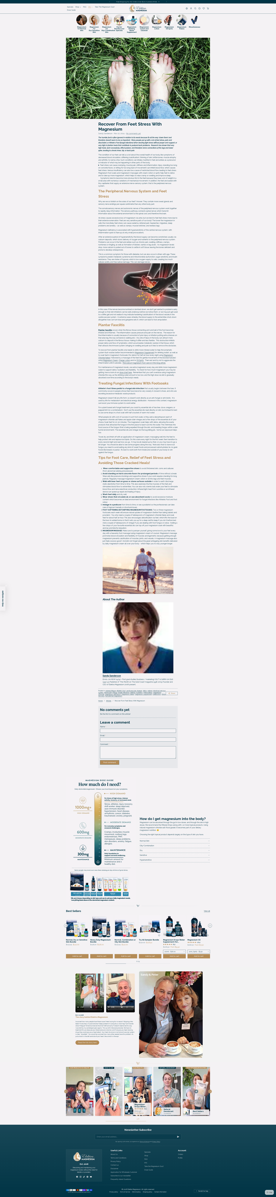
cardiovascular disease (134, 691)
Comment (104, 744)
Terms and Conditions (118, 1158)
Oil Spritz (140, 360)
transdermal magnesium (113, 696)
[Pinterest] (87, 1177)
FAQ (145, 1159)
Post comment (109, 762)
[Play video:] (79, 1091)
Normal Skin (144, 841)
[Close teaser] (6, 586)
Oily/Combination (147, 846)
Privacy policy (113, 1192)
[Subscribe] (178, 1136)
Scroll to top (203, 1191)
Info (145, 1163)
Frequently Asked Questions (121, 1179)
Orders (180, 1154)
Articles (108, 701)
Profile (180, 1158)
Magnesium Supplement (144, 353)
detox (145, 691)
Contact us (115, 1165)
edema (150, 691)
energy (114, 692)
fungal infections (123, 692)
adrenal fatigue (111, 691)
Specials (147, 1152)
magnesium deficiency (113, 694)
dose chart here (125, 372)
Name (103, 727)
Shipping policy (147, 1192)
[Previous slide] (109, 1)
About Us (114, 1154)
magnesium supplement (143, 694)
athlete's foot (121, 691)
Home (100, 701)
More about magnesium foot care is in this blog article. (144, 363)
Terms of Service (144, 1141)
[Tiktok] (84, 1177)
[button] (78, 6)
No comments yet (133, 133)
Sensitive (143, 855)
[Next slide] (166, 1)
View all (207, 911)
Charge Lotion (124, 360)
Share (173, 693)
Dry (141, 850)
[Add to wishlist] (86, 935)
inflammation (147, 692)
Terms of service (125, 1192)
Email (103, 735)
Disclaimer (114, 1168)
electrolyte (108, 692)
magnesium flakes (127, 694)
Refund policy (136, 1192)
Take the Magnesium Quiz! (154, 1166)
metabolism (157, 694)
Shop (146, 1155)
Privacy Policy (156, 1141)
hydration (139, 692)
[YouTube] (91, 1177)
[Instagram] (80, 1177)
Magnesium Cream (110, 360)
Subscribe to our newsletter (121, 1176)
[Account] (191, 8)
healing (132, 692)
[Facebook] (77, 1177)
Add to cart (77, 956)
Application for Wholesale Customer (124, 1172)
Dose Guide (148, 1170)
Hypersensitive (145, 860)
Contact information (160, 1192)
